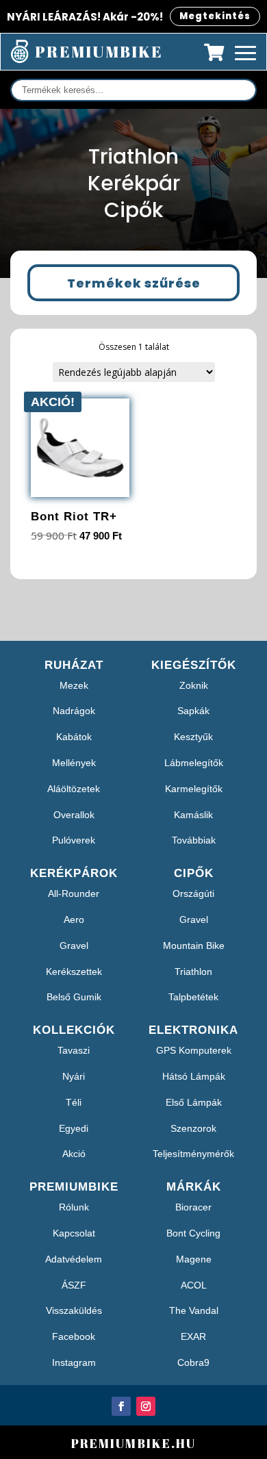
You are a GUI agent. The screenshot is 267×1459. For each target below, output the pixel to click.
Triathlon (193, 971)
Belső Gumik (74, 996)
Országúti (193, 893)
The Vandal (193, 1310)
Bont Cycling (193, 1233)
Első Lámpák (194, 1102)
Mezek (74, 685)
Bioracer (193, 1207)
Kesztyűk (193, 736)
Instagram (74, 1362)
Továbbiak (194, 840)
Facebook (73, 1336)
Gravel (74, 945)
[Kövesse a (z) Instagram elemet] (145, 1406)
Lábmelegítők (193, 762)
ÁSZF (74, 1285)
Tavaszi (74, 1050)
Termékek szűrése (134, 283)
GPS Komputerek (193, 1050)
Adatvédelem (73, 1259)
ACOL (194, 1285)
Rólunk (74, 1207)
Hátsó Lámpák (193, 1076)
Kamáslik (193, 814)
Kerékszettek (74, 971)
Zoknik (193, 685)
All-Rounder (73, 893)
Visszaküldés (74, 1310)
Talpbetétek (193, 996)
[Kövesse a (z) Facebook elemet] (121, 1406)
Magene (194, 1259)
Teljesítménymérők (193, 1153)
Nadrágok (74, 710)
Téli (73, 1102)
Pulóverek (73, 840)
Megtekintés (215, 16)
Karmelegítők (193, 788)
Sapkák (193, 710)
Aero (74, 919)
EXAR (193, 1336)
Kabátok (74, 736)
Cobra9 (193, 1362)
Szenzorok (193, 1128)
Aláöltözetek (73, 788)
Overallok (73, 814)
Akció (74, 1153)
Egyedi (73, 1128)
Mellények (74, 762)
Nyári (73, 1076)
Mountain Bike (194, 945)
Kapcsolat (74, 1233)
